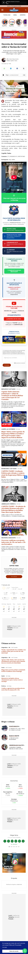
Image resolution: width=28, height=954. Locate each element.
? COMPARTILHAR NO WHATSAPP (14, 271)
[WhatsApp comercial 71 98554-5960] (20, 341)
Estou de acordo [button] (14, 951)
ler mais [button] (4, 947)
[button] (9, 846)
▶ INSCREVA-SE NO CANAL (14, 319)
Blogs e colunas (8, 722)
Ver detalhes (14, 844)
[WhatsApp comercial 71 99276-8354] (20, 339)
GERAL (15, 15)
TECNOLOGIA (6, 15)
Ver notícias (14, 576)
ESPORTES (22, 15)
